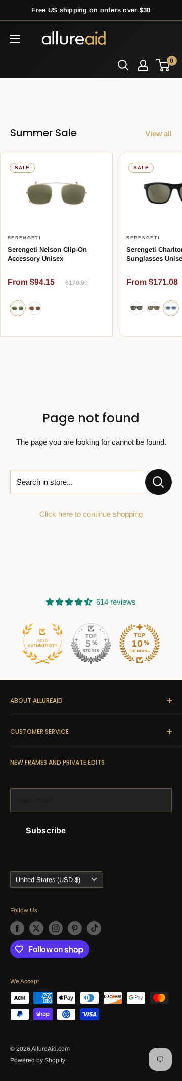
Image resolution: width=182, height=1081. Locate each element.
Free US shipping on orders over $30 (90, 10)
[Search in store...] (158, 482)
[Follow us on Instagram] (56, 928)
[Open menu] (15, 39)
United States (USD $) (48, 880)
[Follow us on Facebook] (17, 928)
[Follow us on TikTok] (94, 928)
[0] (163, 65)
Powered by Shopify (37, 1060)
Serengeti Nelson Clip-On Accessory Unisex (47, 254)
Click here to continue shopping (91, 514)
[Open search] (123, 65)
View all (158, 133)
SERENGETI (24, 238)
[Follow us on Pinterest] (75, 928)
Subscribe (46, 830)
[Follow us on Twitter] (36, 928)
